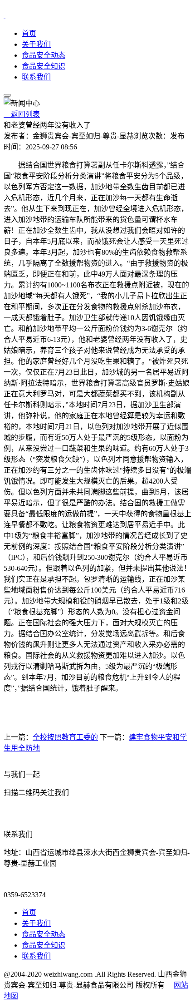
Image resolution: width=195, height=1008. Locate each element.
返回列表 (22, 114)
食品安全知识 (43, 66)
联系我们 (36, 77)
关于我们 (36, 44)
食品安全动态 (43, 55)
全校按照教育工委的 (65, 737)
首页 (29, 33)
